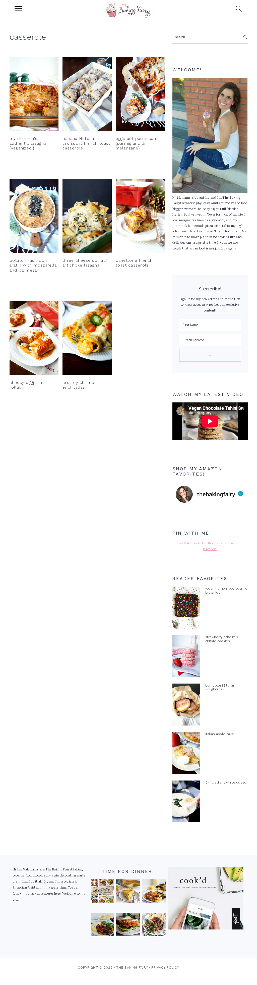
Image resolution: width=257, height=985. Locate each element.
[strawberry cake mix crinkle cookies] (186, 657)
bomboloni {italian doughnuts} (220, 687)
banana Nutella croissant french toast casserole (86, 143)
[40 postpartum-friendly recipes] (102, 892)
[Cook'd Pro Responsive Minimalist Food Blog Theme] (205, 928)
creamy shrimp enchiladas (78, 385)
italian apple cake (219, 734)
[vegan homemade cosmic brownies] (186, 609)
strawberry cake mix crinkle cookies (221, 639)
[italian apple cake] (186, 754)
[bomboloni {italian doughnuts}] (186, 706)
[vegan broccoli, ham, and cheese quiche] (128, 892)
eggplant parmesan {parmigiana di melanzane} (136, 143)
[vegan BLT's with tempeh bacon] (128, 926)
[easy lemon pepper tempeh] (154, 892)
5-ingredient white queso (225, 782)
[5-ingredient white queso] (186, 803)
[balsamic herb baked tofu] (102, 926)
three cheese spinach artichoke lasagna (85, 263)
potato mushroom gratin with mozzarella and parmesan (33, 265)
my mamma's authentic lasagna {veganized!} (28, 143)
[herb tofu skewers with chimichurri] (154, 926)
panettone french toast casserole (134, 263)
